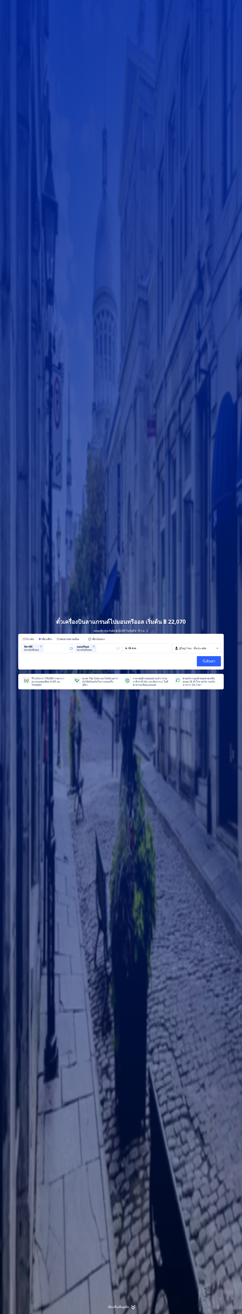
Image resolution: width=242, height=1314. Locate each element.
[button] (213, 6)
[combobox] (45, 648)
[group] (46, 648)
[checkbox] (96, 639)
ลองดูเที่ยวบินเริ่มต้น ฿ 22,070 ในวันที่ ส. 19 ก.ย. (119, 630)
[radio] (28, 639)
